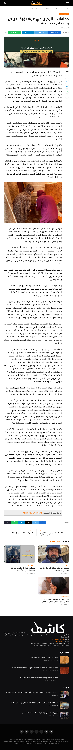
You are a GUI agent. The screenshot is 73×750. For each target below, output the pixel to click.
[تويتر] (67, 82)
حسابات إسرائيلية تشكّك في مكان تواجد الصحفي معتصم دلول (54, 569)
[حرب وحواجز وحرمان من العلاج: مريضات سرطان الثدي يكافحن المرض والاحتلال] (53, 585)
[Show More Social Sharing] (6, 32)
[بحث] (5, 3)
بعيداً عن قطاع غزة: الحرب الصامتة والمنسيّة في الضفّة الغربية (23, 569)
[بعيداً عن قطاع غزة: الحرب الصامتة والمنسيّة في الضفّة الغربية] (19, 554)
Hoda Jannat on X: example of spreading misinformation (39, 678)
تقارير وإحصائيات (64, 14)
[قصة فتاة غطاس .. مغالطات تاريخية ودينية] (64, 660)
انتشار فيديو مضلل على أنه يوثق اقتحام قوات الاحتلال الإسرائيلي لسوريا (34, 703)
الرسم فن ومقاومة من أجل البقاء (22, 533)
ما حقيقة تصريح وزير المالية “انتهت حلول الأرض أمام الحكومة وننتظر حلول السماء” (32, 693)
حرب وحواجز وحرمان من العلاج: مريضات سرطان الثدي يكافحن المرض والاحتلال (55, 600)
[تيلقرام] (67, 86)
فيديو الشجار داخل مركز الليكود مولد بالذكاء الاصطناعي (40, 713)
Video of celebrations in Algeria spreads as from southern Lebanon (35, 668)
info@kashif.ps (60, 641)
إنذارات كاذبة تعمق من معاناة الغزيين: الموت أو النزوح (52, 534)
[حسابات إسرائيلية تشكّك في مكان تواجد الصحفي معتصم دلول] (53, 554)
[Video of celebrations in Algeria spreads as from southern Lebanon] (64, 670)
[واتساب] (67, 91)
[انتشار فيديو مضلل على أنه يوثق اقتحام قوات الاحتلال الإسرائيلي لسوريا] (64, 705)
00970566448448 (58, 639)
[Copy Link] (67, 96)
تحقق (67, 565)
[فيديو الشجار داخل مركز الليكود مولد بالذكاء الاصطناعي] (64, 715)
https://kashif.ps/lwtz (32, 513)
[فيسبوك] (67, 77)
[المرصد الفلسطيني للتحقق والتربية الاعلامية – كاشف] (36, 3)
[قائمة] (67, 3)
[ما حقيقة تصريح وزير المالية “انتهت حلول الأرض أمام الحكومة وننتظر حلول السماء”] (64, 694)
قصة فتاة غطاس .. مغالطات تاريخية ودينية (44, 658)
